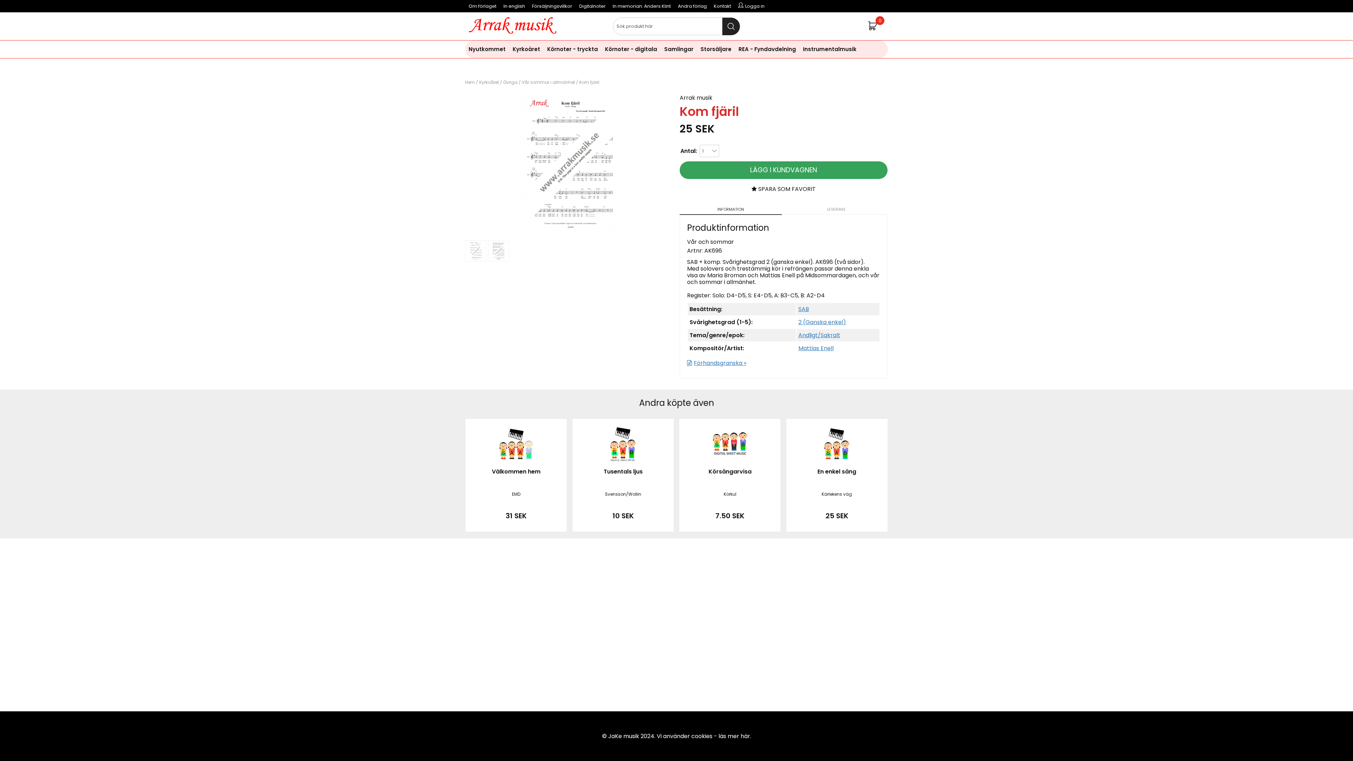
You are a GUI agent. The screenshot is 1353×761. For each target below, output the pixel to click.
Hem (470, 82)
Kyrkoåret (526, 49)
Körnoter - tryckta (572, 49)
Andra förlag (692, 6)
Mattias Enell (816, 348)
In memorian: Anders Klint (642, 6)
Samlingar (678, 49)
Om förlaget (482, 6)
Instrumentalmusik (830, 49)
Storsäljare (715, 49)
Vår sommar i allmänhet (548, 82)
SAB (803, 309)
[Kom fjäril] (569, 232)
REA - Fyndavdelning (767, 49)
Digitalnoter (592, 6)
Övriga (510, 82)
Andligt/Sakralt (819, 335)
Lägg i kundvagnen (783, 170)
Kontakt (722, 6)
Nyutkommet (487, 49)
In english (514, 6)
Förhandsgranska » (720, 363)
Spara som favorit (786, 189)
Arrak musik (696, 98)
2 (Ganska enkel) (822, 322)
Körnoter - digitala (631, 49)
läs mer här (734, 736)
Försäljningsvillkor (552, 6)
